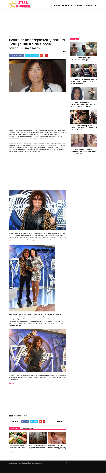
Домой (10, 36)
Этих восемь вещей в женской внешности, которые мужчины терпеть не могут (83, 151)
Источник (11, 383)
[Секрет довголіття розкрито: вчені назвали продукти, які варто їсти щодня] (18, 438)
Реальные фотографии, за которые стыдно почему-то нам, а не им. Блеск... (83, 128)
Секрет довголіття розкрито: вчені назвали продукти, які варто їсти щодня (17, 447)
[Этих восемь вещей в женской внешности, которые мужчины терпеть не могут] (83, 140)
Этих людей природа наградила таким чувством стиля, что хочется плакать (83, 81)
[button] (95, 5)
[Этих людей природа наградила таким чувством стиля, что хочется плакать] (83, 70)
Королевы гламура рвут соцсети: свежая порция (80, 59)
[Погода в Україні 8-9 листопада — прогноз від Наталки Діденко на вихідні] (38, 438)
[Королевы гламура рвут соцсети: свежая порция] (83, 49)
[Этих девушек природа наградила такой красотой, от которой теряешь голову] (83, 93)
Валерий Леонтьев (18, 415)
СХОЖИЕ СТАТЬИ (14, 428)
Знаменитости (67, 5)
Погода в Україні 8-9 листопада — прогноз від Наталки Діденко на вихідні (37, 447)
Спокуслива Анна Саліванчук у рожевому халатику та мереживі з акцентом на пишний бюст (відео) (57, 447)
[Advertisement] (53, 23)
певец (25, 415)
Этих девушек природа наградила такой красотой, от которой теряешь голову (82, 104)
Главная (57, 5)
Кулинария (88, 5)
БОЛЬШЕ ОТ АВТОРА (27, 428)
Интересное (78, 5)
